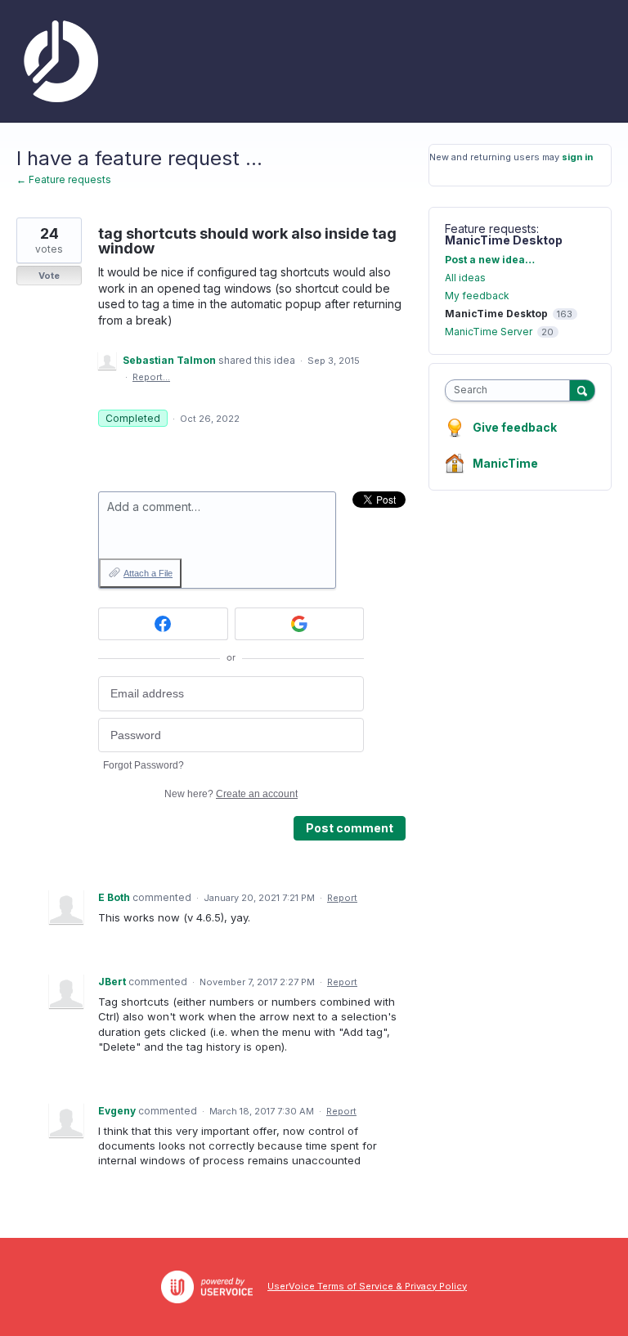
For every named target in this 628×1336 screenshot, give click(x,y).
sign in (577, 157)
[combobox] (511, 390)
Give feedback (515, 427)
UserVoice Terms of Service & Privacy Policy (367, 1286)
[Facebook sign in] (163, 623)
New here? (231, 794)
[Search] (582, 390)
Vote (49, 275)
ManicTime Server (488, 331)
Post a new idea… (490, 259)
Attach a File (148, 573)
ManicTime (505, 463)
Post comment (349, 828)
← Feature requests (63, 179)
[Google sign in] (300, 623)
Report (342, 897)
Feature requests (490, 228)
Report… (151, 377)
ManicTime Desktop (504, 240)
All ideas (465, 277)
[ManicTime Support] (57, 61)
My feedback (477, 295)
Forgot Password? (143, 765)
